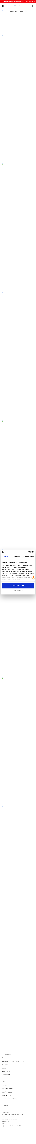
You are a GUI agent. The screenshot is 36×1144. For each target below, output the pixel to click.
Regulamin (4, 1085)
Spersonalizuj (17, 590)
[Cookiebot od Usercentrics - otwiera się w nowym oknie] (26, 552)
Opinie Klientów (6, 1071)
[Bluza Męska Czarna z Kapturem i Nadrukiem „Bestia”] (26, 1024)
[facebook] (16, 1132)
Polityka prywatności (7, 1088)
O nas (3, 1058)
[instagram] (20, 1132)
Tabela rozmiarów (6, 1095)
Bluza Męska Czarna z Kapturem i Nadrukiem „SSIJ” (8, 983)
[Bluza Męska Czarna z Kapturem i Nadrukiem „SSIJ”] (9, 972)
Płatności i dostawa (7, 1092)
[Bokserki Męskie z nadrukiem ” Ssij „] (9, 1024)
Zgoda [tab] (6, 556)
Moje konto (5, 1064)
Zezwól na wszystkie (18, 585)
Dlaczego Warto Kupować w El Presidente (13, 1061)
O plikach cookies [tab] (29, 556)
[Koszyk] (33, 6)
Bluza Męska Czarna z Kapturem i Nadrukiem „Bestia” (25, 1035)
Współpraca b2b (6, 1074)
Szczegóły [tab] (17, 556)
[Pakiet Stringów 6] (26, 999)
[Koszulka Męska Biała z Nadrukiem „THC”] (26, 972)
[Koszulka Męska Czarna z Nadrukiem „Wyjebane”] (9, 999)
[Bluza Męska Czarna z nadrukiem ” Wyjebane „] (9, 946)
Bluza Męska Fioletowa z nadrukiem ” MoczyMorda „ (26, 957)
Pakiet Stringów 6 (23, 1008)
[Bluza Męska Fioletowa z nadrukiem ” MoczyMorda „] (26, 946)
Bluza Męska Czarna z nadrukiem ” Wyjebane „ (8, 957)
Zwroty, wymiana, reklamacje (9, 1098)
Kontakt (4, 1068)
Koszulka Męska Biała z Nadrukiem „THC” (25, 982)
